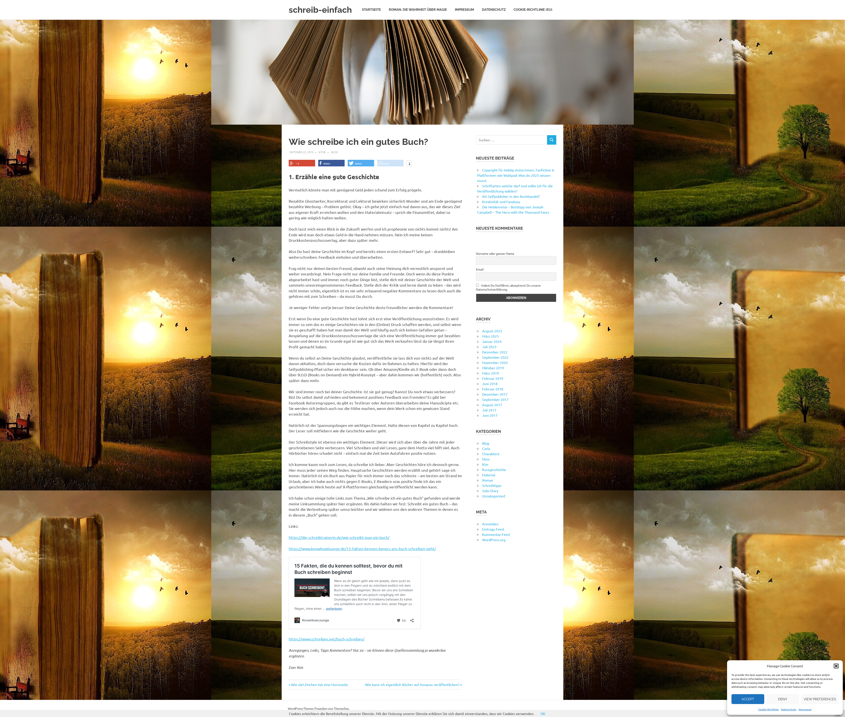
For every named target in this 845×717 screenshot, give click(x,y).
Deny (782, 699)
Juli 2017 (489, 410)
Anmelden (490, 524)
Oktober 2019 (493, 368)
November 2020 (495, 362)
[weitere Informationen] (409, 163)
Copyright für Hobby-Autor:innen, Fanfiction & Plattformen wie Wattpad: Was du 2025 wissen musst (515, 175)
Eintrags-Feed (493, 529)
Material (488, 475)
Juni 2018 (490, 383)
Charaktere (491, 453)
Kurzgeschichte (494, 469)
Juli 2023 (489, 346)
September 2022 (495, 357)
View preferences (820, 699)
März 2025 (490, 336)
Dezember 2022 (494, 352)
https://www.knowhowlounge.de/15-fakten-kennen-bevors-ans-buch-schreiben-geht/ (362, 548)
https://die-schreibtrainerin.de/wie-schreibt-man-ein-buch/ (339, 537)
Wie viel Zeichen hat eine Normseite (319, 684)
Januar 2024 (491, 341)
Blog (334, 152)
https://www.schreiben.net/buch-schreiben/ (326, 639)
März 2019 (490, 373)
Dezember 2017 (494, 394)
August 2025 (492, 331)
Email (480, 269)
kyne (322, 152)
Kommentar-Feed (496, 534)
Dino (485, 459)
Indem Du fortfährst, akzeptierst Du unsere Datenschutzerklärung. (508, 287)
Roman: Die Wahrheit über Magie (418, 10)
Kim (485, 464)
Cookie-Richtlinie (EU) (533, 10)
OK (542, 713)
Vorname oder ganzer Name (495, 253)
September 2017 (495, 399)
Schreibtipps (491, 485)
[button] (836, 666)
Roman (487, 480)
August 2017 (492, 404)
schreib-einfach (320, 10)
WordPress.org (493, 539)
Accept (748, 699)
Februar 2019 (492, 378)
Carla (486, 448)
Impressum (805, 709)
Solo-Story (490, 490)
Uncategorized (493, 496)
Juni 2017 (490, 415)
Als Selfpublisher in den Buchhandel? (511, 196)
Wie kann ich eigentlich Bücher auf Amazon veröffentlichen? (412, 684)
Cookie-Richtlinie (768, 709)
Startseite (371, 10)
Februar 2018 (492, 389)
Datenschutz (788, 709)
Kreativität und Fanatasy (501, 201)
